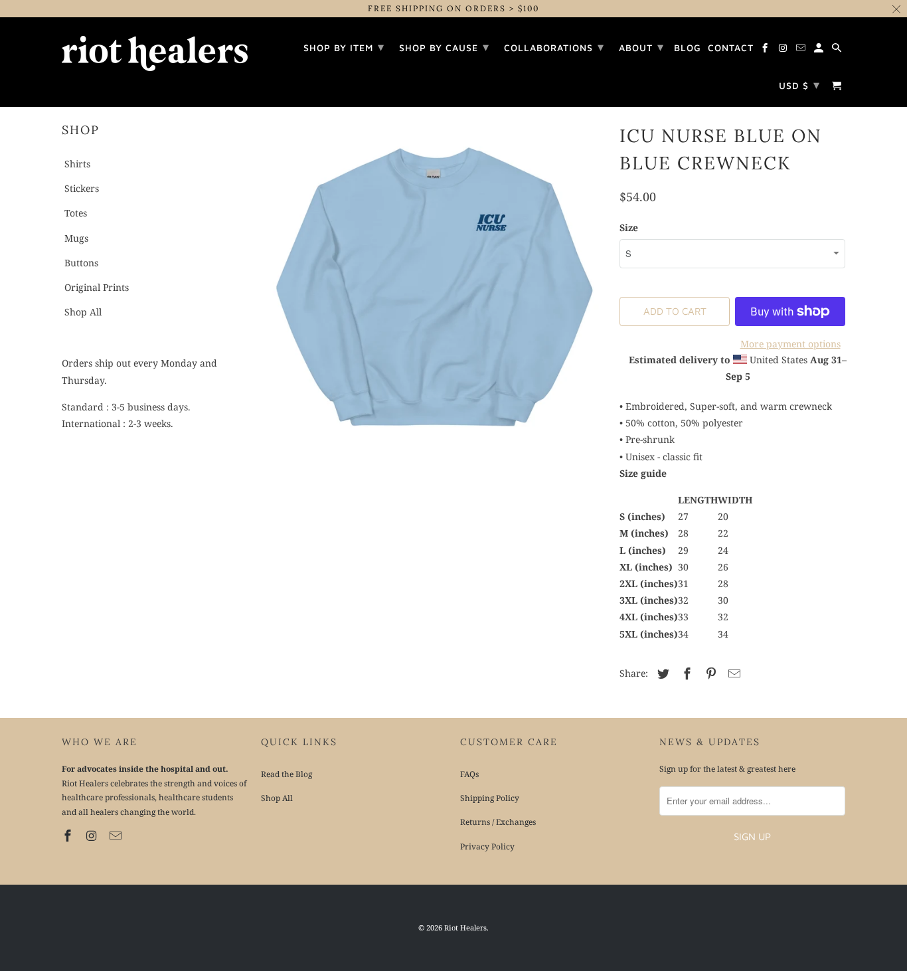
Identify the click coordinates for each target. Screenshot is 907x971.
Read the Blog (286, 774)
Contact (731, 48)
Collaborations (554, 47)
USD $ (799, 85)
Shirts (77, 163)
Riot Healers (465, 927)
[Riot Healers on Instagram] (93, 835)
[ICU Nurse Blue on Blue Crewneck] (433, 289)
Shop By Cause (444, 47)
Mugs (76, 238)
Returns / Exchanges (498, 822)
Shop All (83, 312)
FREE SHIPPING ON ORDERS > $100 (453, 8)
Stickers (81, 188)
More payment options (790, 343)
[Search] (837, 50)
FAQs (469, 774)
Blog (687, 48)
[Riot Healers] (155, 49)
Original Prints (96, 287)
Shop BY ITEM (343, 47)
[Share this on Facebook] (685, 673)
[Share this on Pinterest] (709, 673)
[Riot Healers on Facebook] (69, 835)
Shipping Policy (489, 798)
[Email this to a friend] (732, 673)
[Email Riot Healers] (117, 835)
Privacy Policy (487, 846)
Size (628, 227)
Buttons (81, 262)
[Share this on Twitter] (661, 673)
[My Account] (819, 50)
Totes (75, 213)
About (641, 47)
